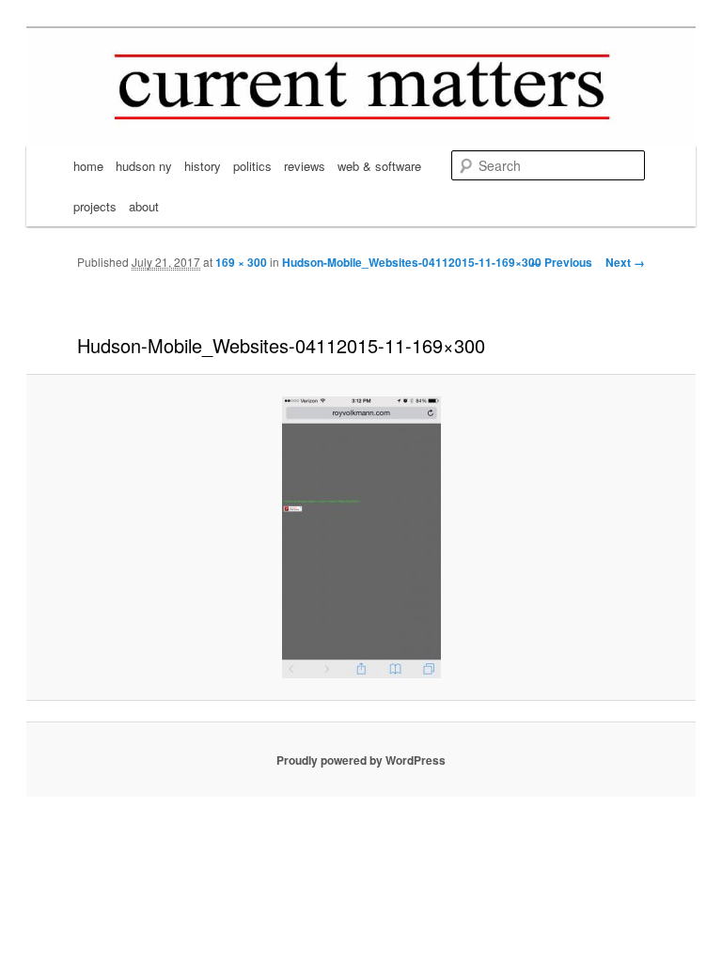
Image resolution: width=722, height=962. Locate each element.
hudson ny (144, 166)
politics (252, 166)
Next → (625, 262)
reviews (304, 166)
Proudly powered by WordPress (361, 760)
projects (95, 206)
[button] (361, 537)
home (88, 166)
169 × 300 (241, 262)
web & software (379, 166)
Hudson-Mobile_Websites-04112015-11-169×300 (412, 262)
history (202, 166)
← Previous (561, 262)
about (144, 206)
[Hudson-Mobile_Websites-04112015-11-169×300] (361, 537)
